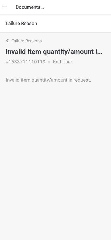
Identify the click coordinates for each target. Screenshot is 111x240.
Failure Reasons (26, 41)
